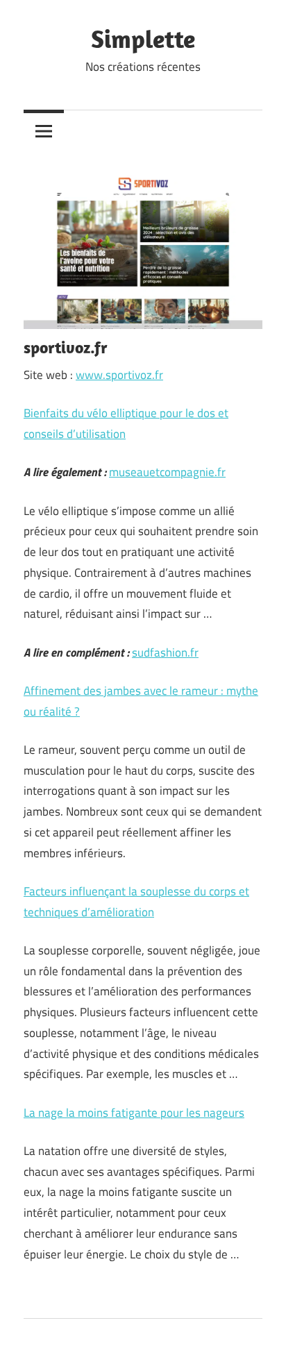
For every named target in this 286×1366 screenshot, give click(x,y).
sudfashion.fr (165, 652)
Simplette (143, 38)
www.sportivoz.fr (119, 375)
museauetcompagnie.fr (167, 472)
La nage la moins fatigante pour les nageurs (134, 1113)
